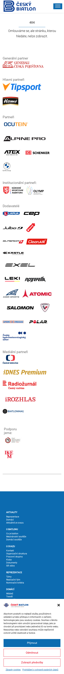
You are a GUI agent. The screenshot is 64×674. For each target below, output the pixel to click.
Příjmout (32, 643)
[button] (58, 605)
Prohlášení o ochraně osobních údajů (40, 669)
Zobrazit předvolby (32, 662)
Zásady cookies (13, 669)
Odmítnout (32, 652)
